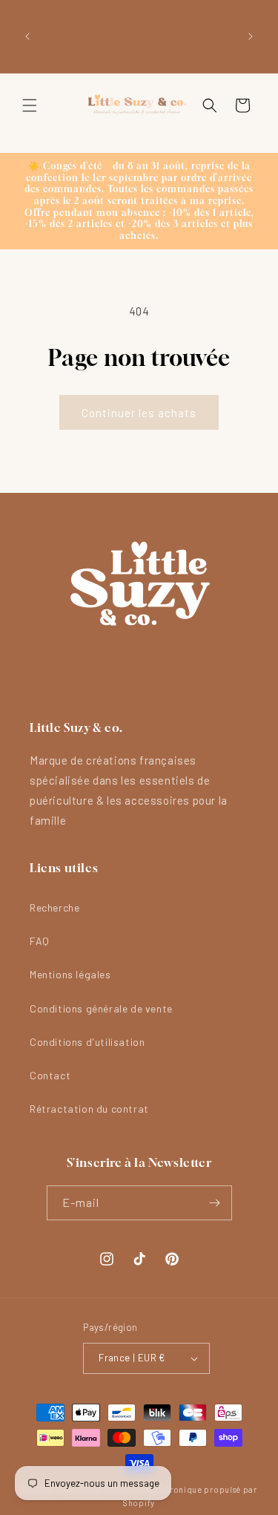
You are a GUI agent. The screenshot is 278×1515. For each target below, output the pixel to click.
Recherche (54, 907)
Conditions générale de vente (101, 1008)
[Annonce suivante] (250, 36)
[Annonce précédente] (27, 36)
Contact (50, 1075)
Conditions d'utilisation (87, 1041)
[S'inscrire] (215, 1202)
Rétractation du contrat (89, 1108)
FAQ (40, 941)
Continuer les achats (139, 412)
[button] (29, 105)
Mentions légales (70, 974)
